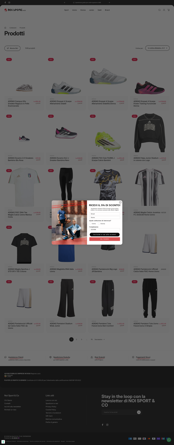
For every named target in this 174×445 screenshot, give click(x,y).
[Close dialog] (120, 202)
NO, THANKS (104, 239)
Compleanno (93, 227)
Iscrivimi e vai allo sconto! (104, 234)
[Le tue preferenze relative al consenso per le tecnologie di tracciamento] (3, 442)
